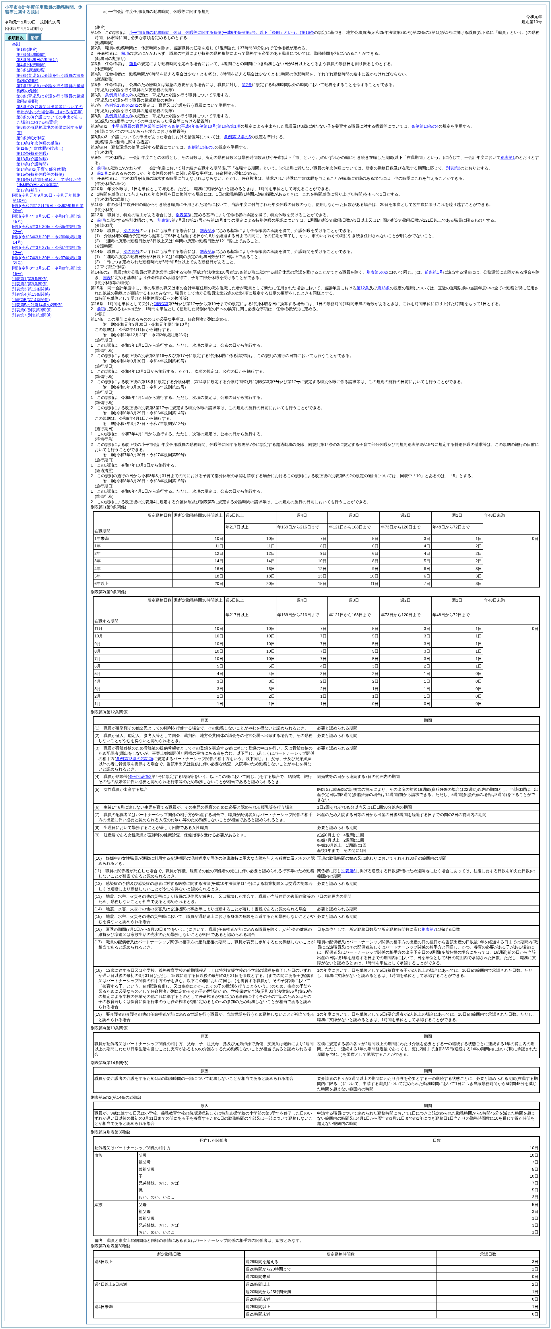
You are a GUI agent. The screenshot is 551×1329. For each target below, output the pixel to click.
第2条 (247, 84)
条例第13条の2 (118, 95)
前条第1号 (434, 272)
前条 (133, 63)
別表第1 (507, 157)
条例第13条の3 (118, 116)
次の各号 (131, 230)
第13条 (383, 288)
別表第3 (183, 214)
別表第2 (453, 168)
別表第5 (207, 251)
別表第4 (207, 230)
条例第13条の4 (425, 126)
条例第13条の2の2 (121, 105)
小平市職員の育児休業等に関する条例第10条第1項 (175, 126)
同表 (107, 277)
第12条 (362, 288)
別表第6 (348, 871)
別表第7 (429, 929)
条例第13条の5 (237, 136)
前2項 (102, 173)
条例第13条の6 (201, 147)
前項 (125, 53)
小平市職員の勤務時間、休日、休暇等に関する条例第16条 (221, 32)
